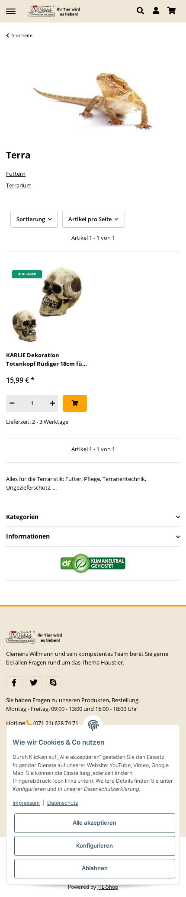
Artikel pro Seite (90, 219)
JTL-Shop (107, 887)
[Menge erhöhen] (52, 403)
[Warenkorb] (171, 11)
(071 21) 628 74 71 (55, 723)
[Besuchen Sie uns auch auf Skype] (53, 683)
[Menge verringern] (12, 403)
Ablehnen (95, 868)
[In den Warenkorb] (75, 403)
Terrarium (19, 185)
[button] (142, 11)
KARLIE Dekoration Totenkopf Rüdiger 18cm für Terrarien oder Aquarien (45, 359)
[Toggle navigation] (11, 7)
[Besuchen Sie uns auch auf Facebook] (14, 683)
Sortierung (30, 219)
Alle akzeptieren (94, 822)
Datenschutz (62, 803)
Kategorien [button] (22, 517)
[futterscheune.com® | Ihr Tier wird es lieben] (55, 11)
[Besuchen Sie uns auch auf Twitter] (34, 683)
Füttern (16, 173)
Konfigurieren (94, 845)
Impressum (26, 803)
